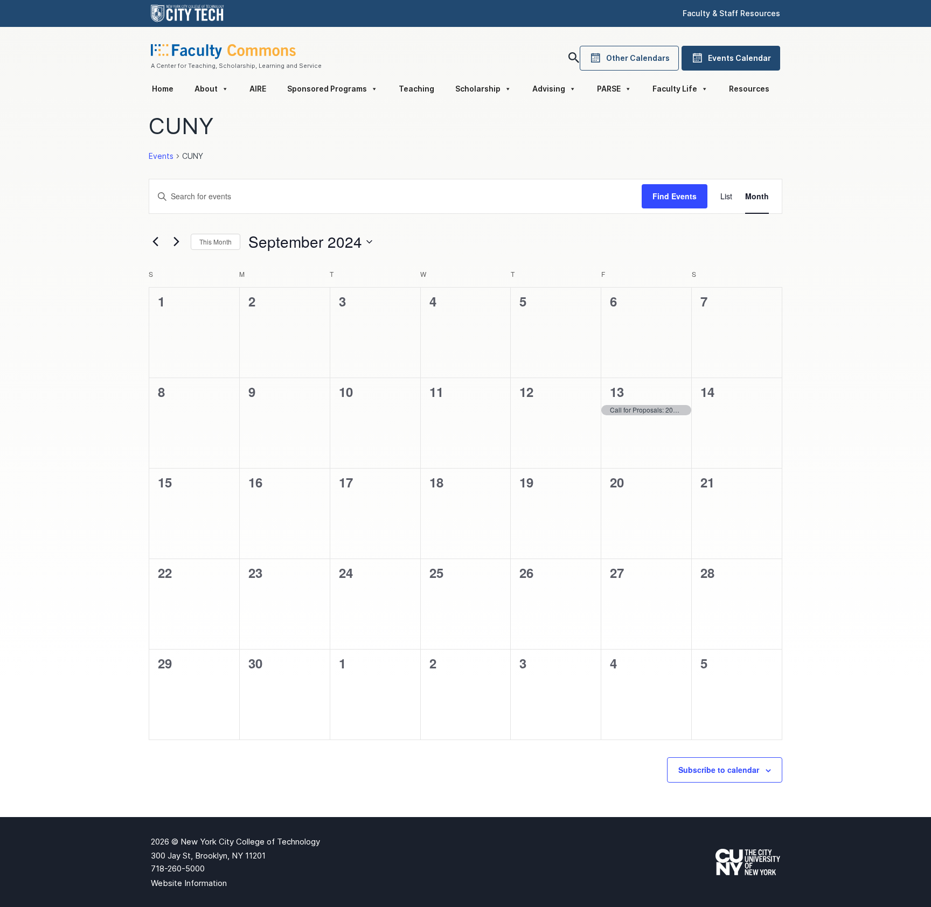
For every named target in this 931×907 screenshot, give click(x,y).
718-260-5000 (178, 868)
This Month (215, 241)
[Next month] (176, 241)
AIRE (257, 88)
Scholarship (478, 88)
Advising (548, 88)
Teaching (416, 88)
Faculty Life (674, 88)
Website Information (189, 883)
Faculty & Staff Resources (731, 13)
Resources (749, 88)
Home (162, 88)
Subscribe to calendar (718, 769)
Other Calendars (638, 57)
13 (617, 391)
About (206, 88)
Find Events (674, 196)
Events (161, 156)
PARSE (609, 88)
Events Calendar (739, 57)
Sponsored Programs (327, 88)
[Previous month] (155, 241)
